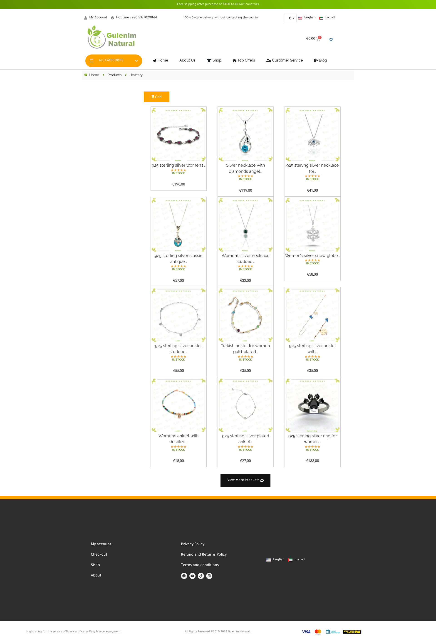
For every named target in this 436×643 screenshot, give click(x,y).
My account (101, 544)
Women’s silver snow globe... (312, 255)
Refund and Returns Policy (204, 555)
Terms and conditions (200, 565)
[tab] (156, 97)
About (96, 576)
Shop (95, 565)
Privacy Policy (192, 544)
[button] (245, 480)
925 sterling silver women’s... (179, 165)
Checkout (99, 555)
